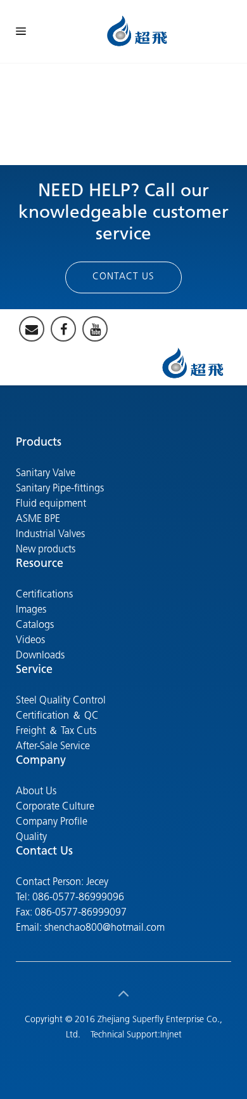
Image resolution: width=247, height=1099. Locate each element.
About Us (36, 792)
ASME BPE (38, 519)
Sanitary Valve (45, 474)
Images (31, 610)
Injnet (171, 1035)
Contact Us (123, 277)
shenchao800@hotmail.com (104, 928)
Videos (30, 641)
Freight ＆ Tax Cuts (56, 731)
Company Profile (51, 822)
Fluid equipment (51, 504)
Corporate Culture (55, 807)
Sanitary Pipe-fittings (60, 489)
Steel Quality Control (61, 701)
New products (45, 550)
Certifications (44, 595)
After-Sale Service (53, 747)
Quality (31, 837)
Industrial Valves (50, 535)
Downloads (40, 656)
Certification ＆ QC (57, 716)
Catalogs (35, 625)
